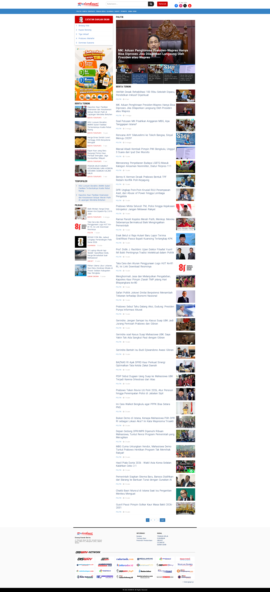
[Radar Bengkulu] (105, 577)
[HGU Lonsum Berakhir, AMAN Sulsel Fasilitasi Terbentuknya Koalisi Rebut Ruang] (80, 127)
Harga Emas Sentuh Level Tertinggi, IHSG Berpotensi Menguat (99, 140)
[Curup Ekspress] (185, 571)
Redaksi (139, 536)
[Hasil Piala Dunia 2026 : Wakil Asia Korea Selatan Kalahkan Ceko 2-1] (185, 466)
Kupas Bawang (83, 30)
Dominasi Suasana (85, 43)
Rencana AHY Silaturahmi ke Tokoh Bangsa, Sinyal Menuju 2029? (144, 136)
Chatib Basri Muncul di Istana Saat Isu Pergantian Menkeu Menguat (144, 492)
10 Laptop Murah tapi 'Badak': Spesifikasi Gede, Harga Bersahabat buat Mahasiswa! (98, 254)
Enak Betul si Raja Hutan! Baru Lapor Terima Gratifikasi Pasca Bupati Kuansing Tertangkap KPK (144, 237)
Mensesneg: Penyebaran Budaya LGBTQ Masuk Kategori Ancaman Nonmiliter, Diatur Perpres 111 (143, 164)
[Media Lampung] (145, 559)
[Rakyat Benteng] (165, 577)
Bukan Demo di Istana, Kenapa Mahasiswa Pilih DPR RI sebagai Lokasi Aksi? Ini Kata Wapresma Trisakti (145, 419)
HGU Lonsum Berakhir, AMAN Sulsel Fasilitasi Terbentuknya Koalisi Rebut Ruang (99, 126)
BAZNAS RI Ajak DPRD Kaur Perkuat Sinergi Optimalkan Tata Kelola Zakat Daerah (140, 364)
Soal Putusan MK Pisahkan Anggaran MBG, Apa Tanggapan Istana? (142, 122)
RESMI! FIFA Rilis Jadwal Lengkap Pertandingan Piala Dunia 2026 (100, 240)
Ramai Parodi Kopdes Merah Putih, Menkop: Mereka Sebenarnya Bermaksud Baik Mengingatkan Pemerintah (145, 222)
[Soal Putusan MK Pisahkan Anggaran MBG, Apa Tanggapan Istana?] (185, 125)
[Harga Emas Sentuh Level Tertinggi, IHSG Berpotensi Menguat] (80, 142)
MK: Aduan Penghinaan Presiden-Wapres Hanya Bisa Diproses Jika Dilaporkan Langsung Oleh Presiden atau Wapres (145, 108)
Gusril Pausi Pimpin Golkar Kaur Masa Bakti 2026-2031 (144, 506)
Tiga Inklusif (82, 34)
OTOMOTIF (124, 11)
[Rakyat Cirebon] (185, 559)
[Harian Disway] (105, 559)
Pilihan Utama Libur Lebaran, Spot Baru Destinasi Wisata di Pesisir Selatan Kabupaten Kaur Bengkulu (100, 269)
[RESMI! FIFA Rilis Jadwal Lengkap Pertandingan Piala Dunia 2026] (80, 242)
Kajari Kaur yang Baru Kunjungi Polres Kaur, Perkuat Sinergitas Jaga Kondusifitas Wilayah (98, 154)
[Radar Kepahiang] (165, 571)
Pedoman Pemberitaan (144, 540)
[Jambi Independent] (85, 565)
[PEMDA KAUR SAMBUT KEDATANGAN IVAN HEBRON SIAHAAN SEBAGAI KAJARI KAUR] (80, 170)
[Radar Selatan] (185, 577)
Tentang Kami (141, 538)
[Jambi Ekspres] (105, 565)
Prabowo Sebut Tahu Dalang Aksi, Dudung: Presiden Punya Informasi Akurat (145, 308)
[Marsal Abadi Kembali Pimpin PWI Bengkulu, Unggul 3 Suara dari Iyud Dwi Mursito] (185, 153)
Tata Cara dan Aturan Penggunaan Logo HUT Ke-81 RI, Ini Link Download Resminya (99, 226)
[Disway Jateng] (165, 565)
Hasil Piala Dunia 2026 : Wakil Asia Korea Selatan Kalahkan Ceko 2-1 (143, 464)
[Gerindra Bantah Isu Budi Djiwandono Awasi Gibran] (185, 352)
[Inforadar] (125, 565)
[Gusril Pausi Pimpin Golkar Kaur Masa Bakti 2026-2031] (185, 508)
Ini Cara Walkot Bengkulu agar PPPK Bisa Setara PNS (143, 405)
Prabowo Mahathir (85, 38)
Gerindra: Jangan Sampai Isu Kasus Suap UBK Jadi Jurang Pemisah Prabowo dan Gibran (144, 322)
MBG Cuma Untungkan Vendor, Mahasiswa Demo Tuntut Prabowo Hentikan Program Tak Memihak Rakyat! (143, 450)
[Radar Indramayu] (165, 559)
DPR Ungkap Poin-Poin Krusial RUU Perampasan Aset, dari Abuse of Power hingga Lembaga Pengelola (143, 193)
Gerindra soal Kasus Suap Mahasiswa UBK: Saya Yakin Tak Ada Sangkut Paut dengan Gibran (143, 336)
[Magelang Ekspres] (185, 565)
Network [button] (162, 4)
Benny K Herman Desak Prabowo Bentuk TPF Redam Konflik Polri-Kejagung (141, 178)
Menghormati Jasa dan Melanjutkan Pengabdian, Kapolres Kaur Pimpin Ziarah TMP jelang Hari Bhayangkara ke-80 (143, 280)
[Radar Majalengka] (105, 571)
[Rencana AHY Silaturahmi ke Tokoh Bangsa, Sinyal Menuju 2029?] (185, 139)
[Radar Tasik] (125, 559)
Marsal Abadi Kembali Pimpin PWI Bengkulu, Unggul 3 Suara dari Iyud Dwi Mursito (145, 150)
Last (162, 520)
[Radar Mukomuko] (85, 577)
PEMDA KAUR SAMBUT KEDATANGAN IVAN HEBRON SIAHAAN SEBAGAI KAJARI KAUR (100, 170)
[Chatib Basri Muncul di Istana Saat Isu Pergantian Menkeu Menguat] (185, 494)
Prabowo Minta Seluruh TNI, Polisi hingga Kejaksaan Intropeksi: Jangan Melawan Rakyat (145, 207)
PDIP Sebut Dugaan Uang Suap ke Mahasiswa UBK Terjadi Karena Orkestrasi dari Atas (144, 378)
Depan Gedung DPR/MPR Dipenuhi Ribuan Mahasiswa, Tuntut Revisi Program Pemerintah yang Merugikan (145, 434)
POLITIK (78, 11)
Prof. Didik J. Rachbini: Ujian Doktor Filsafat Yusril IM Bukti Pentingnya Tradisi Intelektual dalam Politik (145, 251)
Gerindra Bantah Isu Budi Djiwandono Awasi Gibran (144, 350)
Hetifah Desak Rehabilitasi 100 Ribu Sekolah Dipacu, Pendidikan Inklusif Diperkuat (145, 93)
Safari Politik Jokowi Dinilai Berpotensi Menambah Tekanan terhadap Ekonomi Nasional (144, 294)
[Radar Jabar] (145, 571)
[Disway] (85, 559)
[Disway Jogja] (125, 571)
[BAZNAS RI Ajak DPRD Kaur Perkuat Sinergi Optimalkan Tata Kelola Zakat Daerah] (185, 366)
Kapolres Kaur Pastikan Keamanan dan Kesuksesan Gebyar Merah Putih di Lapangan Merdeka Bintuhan (100, 111)
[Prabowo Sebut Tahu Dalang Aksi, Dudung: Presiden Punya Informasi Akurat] (185, 310)
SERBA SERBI (132, 11)
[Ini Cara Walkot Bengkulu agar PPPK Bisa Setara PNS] (185, 408)
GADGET (117, 11)
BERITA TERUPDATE (88, 11)
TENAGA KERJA (101, 11)
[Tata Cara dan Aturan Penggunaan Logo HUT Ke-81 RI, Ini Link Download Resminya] (80, 227)
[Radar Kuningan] (85, 571)
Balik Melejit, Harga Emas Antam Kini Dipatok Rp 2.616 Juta (100, 211)
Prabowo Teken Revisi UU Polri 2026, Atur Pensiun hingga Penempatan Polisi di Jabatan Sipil (144, 392)
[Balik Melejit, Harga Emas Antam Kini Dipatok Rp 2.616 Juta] (80, 213)
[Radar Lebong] (125, 577)
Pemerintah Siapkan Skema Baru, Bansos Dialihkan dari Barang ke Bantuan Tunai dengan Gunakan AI (144, 478)
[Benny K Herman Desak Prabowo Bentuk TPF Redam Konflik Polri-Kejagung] (185, 181)
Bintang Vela (82, 25)
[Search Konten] (151, 4)
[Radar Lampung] (145, 565)
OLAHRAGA (110, 11)
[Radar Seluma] (145, 577)
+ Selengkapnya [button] (188, 582)
